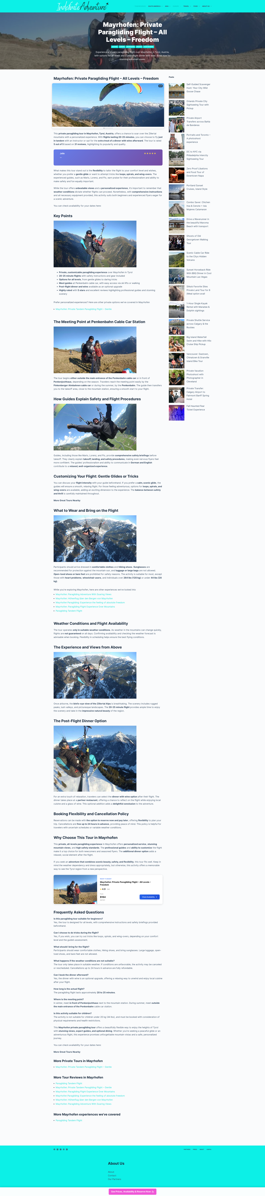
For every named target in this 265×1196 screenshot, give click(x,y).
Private (139, 46)
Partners (187, 1149)
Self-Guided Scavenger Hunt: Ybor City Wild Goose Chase (198, 88)
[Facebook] (54, 1149)
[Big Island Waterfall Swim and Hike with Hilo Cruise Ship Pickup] (176, 344)
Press (195, 1149)
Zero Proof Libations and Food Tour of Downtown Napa (197, 172)
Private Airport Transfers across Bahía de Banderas (198, 121)
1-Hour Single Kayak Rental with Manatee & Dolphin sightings (198, 307)
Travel (186, 6)
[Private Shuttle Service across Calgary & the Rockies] (176, 327)
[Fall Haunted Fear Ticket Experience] (176, 413)
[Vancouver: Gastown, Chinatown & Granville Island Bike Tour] (176, 360)
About (202, 1149)
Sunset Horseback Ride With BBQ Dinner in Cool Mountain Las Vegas (199, 273)
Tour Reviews (140, 6)
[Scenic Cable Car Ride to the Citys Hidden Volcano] (176, 259)
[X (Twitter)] (57, 1149)
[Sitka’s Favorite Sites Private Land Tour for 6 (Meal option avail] (176, 293)
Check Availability (148, 897)
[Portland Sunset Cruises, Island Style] (176, 192)
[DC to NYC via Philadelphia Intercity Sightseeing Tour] (176, 158)
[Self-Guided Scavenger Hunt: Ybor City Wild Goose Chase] (176, 91)
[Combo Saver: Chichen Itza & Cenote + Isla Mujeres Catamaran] (176, 209)
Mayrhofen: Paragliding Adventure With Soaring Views (83, 594)
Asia (166, 6)
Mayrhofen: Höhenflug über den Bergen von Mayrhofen (84, 598)
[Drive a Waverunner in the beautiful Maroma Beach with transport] (176, 226)
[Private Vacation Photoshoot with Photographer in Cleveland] (176, 377)
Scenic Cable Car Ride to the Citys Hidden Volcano (198, 256)
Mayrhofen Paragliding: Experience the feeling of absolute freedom (90, 602)
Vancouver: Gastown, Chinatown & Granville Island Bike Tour (198, 357)
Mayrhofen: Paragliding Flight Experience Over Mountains (85, 606)
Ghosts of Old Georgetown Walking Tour (197, 239)
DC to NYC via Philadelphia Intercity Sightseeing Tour (197, 155)
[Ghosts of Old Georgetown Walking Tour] (176, 242)
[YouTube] (67, 1149)
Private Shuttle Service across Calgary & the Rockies (198, 324)
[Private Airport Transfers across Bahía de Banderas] (176, 124)
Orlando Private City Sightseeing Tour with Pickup (198, 105)
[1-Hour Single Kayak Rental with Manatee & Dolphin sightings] (176, 310)
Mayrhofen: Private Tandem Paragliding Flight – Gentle (84, 309)
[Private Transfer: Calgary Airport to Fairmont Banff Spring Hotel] (176, 395)
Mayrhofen (130, 46)
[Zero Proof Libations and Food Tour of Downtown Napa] (176, 175)
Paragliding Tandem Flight (69, 611)
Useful (209, 1149)
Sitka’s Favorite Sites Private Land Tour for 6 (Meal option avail (198, 290)
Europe (176, 6)
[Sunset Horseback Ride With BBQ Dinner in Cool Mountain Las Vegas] (176, 276)
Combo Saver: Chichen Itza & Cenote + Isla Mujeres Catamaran (198, 206)
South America (154, 6)
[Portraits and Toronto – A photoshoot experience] (176, 141)
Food (195, 6)
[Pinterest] (63, 1149)
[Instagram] (60, 1149)
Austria (114, 46)
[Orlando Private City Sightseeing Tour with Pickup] (176, 108)
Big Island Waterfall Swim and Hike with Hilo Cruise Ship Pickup (199, 341)
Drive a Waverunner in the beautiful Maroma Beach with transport (198, 223)
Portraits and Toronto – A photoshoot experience (198, 138)
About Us (206, 6)
